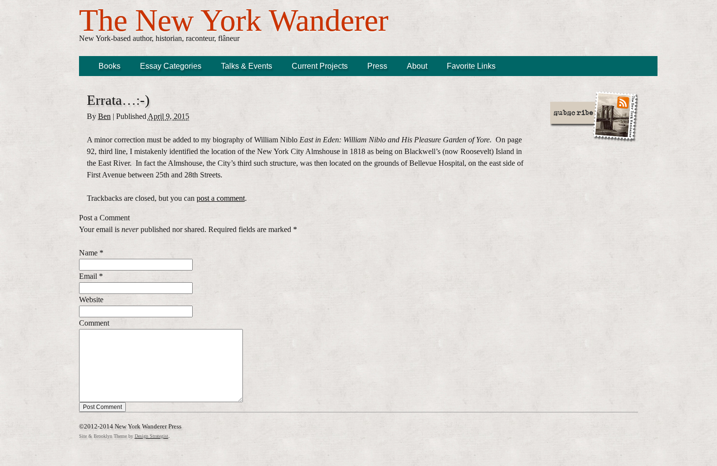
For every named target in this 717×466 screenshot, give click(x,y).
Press (377, 66)
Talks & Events (246, 66)
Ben (104, 116)
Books (109, 66)
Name (88, 253)
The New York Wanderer (233, 20)
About (417, 66)
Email (88, 276)
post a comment (221, 198)
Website (91, 299)
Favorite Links (471, 66)
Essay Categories (170, 66)
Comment (94, 323)
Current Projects (320, 66)
